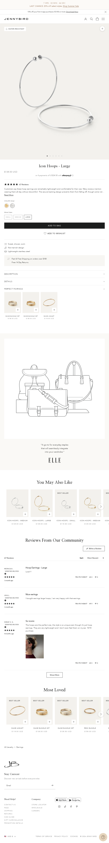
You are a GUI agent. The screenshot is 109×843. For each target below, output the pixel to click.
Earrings (19, 747)
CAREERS (36, 811)
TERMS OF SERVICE (44, 836)
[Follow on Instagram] (59, 806)
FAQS (6, 808)
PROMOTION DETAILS (13, 823)
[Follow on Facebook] (71, 806)
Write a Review (96, 549)
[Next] (101, 506)
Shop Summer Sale (71, 6)
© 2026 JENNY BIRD (88, 836)
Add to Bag (54, 225)
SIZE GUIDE (9, 817)
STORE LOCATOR (39, 805)
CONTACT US (10, 805)
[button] (54, 184)
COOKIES (74, 836)
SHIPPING (8, 811)
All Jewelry (8, 747)
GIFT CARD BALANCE (13, 820)
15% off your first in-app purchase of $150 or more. (53, 12)
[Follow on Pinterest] (77, 806)
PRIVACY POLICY (61, 836)
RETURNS (8, 814)
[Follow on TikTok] (65, 806)
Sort (82, 558)
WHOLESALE (37, 808)
